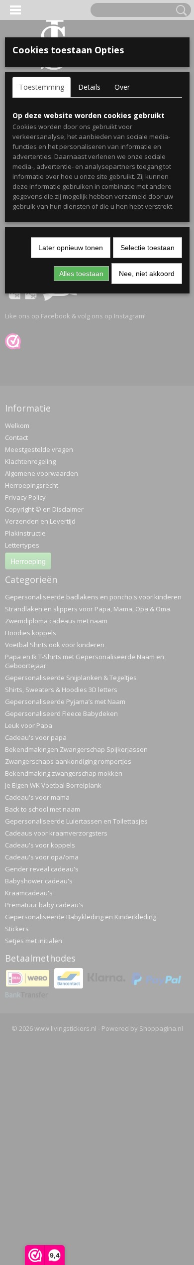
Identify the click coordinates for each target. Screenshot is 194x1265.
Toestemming (41, 87)
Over (122, 87)
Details (89, 87)
